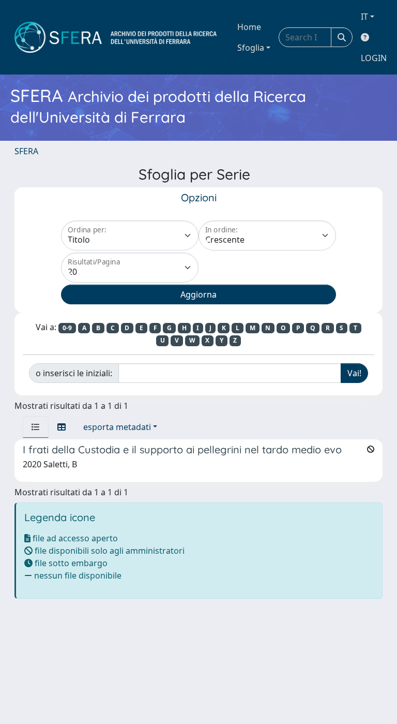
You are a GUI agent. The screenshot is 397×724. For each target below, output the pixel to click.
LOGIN (374, 58)
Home (249, 27)
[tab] (36, 427)
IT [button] (364, 16)
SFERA (26, 151)
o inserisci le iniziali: (74, 373)
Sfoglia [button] (250, 47)
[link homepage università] (115, 37)
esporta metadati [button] (117, 427)
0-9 (67, 327)
